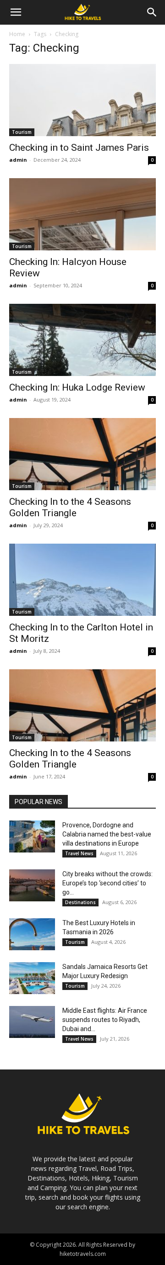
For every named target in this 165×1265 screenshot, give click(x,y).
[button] (15, 12)
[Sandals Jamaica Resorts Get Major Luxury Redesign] (32, 978)
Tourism (22, 132)
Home (17, 34)
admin (18, 159)
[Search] (152, 12)
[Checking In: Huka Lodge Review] (82, 340)
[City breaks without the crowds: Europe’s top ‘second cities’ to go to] (32, 885)
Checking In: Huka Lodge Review (77, 387)
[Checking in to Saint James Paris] (82, 100)
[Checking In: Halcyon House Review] (82, 214)
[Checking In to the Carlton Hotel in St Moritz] (82, 580)
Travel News (79, 853)
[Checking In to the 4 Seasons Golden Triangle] (82, 454)
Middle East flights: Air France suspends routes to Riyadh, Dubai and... (104, 1019)
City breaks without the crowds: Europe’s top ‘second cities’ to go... (107, 883)
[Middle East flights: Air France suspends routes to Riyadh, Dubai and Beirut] (32, 1022)
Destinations (80, 902)
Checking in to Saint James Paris (79, 147)
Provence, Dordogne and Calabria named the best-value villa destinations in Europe (106, 834)
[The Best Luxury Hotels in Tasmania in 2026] (32, 934)
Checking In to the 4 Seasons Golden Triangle (70, 507)
